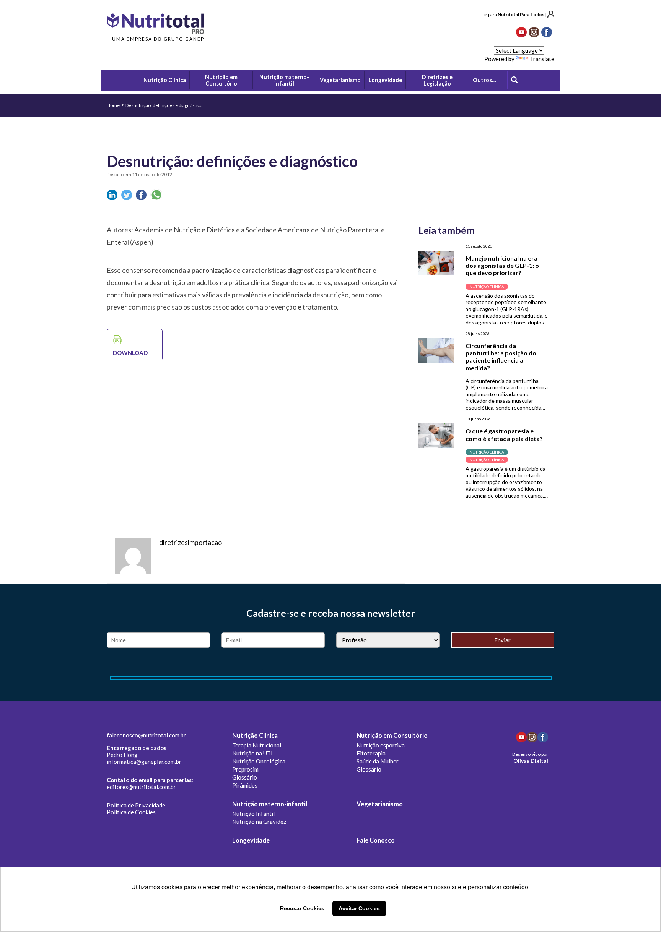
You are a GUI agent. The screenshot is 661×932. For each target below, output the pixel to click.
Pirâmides (244, 785)
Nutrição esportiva (381, 745)
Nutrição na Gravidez (259, 821)
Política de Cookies (131, 812)
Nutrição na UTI (252, 753)
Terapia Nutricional (256, 745)
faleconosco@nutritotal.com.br (146, 735)
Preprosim (245, 769)
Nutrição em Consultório (392, 735)
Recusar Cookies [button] (302, 908)
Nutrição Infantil (253, 813)
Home (113, 105)
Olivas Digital (530, 760)
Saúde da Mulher (378, 761)
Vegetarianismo (380, 804)
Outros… (484, 80)
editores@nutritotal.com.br (141, 786)
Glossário (244, 777)
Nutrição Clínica (255, 735)
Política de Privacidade (136, 805)
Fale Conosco (376, 840)
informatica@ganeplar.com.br (144, 761)
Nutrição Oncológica (258, 761)
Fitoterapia (371, 753)
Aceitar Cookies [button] (359, 908)
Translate (542, 58)
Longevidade (251, 840)
